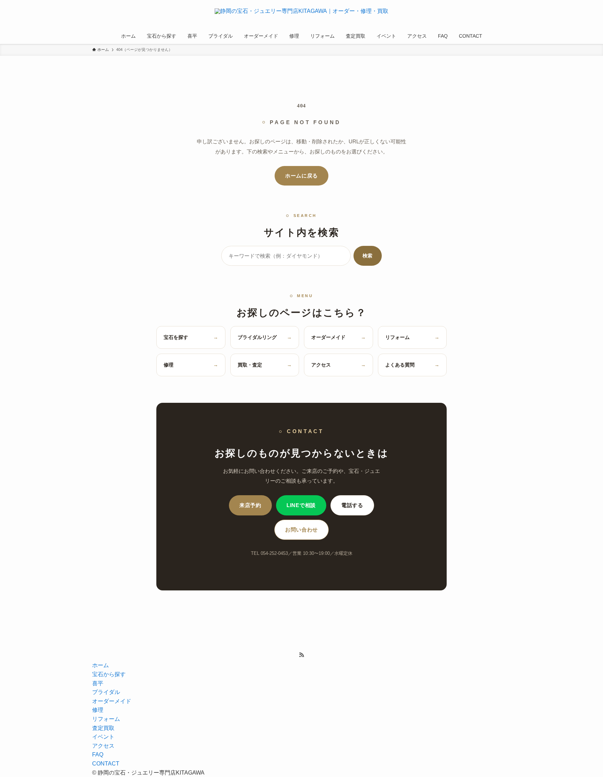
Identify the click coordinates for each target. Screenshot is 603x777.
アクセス (338, 365)
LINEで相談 (301, 505)
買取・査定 (265, 365)
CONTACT (105, 764)
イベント (103, 737)
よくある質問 (412, 365)
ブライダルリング (265, 337)
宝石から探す (109, 674)
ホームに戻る (301, 176)
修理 (191, 365)
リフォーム (412, 337)
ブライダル (106, 692)
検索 (368, 255)
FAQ (97, 754)
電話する (352, 505)
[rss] (301, 655)
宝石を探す (191, 337)
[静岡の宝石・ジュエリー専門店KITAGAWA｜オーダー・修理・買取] (301, 15)
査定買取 (103, 728)
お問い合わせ (301, 530)
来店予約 (250, 505)
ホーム (100, 665)
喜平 (97, 683)
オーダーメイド (338, 337)
